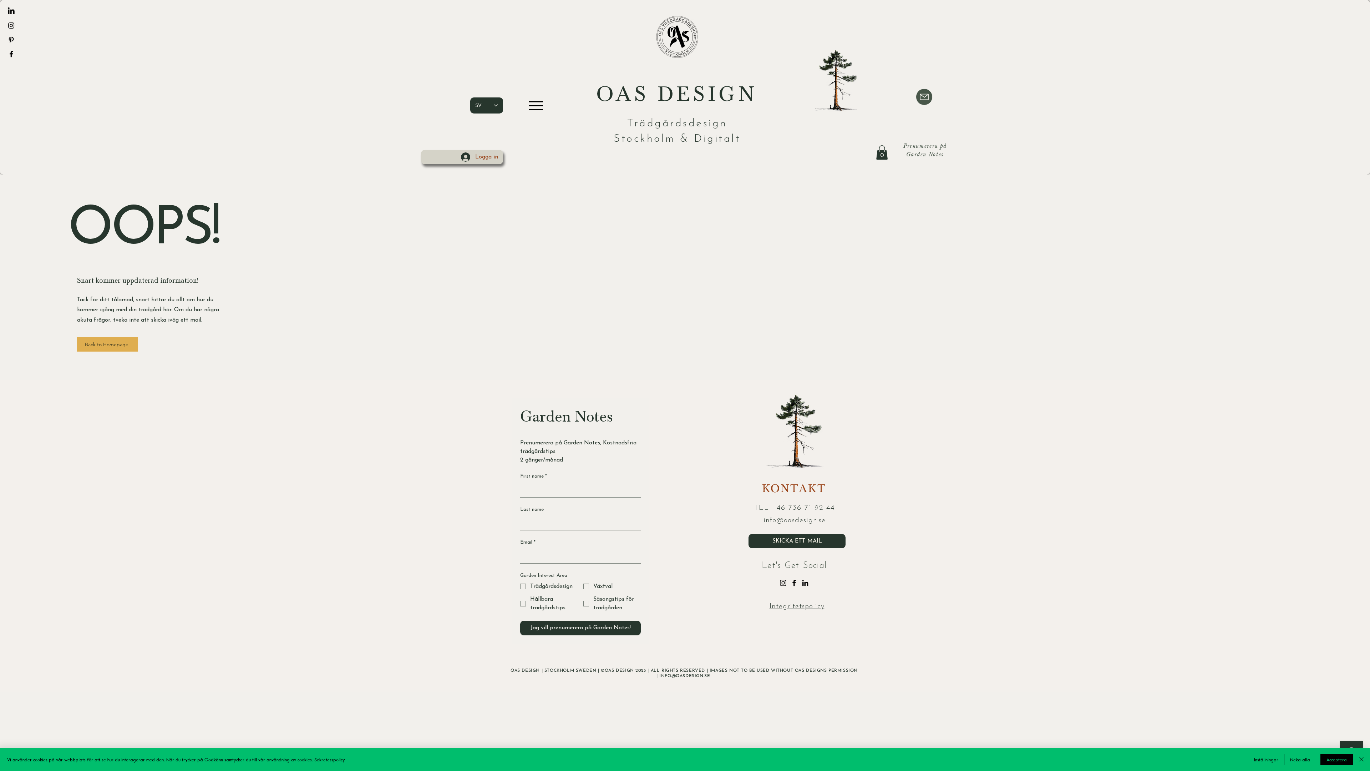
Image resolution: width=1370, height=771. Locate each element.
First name (533, 476)
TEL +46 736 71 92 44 (794, 508)
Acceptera (1336, 759)
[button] (882, 152)
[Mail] (924, 97)
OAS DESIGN (677, 96)
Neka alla (1300, 759)
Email (528, 542)
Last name (532, 509)
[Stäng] (1361, 759)
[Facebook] (11, 54)
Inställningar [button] (1266, 759)
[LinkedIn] (11, 11)
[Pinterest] (11, 40)
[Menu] (536, 105)
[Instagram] (11, 25)
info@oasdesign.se (794, 520)
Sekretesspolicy (329, 759)
